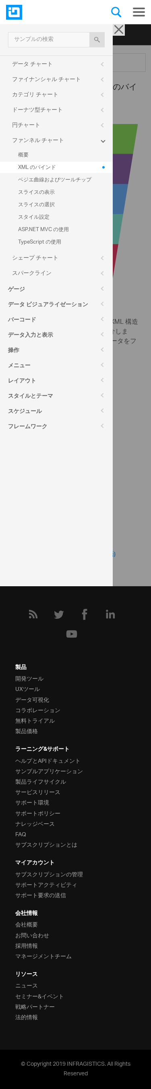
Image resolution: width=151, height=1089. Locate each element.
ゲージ (16, 290)
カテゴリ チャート (35, 95)
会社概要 (26, 924)
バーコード (22, 320)
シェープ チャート (35, 258)
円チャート (26, 125)
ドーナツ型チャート (37, 110)
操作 (13, 351)
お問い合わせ (32, 935)
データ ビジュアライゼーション (48, 305)
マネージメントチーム (43, 956)
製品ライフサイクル (40, 781)
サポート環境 (32, 802)
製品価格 (26, 730)
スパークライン (32, 273)
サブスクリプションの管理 (49, 874)
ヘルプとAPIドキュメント (48, 760)
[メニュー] (139, 12)
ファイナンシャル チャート (46, 79)
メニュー (19, 366)
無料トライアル (35, 720)
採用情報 (26, 945)
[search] (97, 39)
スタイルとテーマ (30, 396)
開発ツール (29, 678)
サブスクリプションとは (46, 844)
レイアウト (22, 381)
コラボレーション (37, 710)
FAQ (20, 834)
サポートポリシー (37, 813)
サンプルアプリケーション (49, 771)
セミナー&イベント (39, 996)
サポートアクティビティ (46, 884)
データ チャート (32, 64)
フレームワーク (28, 427)
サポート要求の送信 (40, 895)
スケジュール (25, 412)
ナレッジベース (35, 823)
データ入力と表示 (30, 335)
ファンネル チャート (38, 140)
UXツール (27, 688)
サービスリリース (37, 791)
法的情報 (26, 1017)
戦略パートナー (35, 1006)
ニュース (26, 985)
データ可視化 (32, 699)
